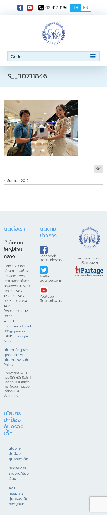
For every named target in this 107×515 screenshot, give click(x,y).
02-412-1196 (56, 8)
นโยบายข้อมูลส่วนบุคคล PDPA (17, 352)
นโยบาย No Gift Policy (16, 362)
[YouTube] (30, 8)
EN (85, 8)
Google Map (16, 338)
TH (75, 8)
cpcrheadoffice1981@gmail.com (17, 328)
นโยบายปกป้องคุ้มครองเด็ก (18, 454)
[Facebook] (20, 8)
